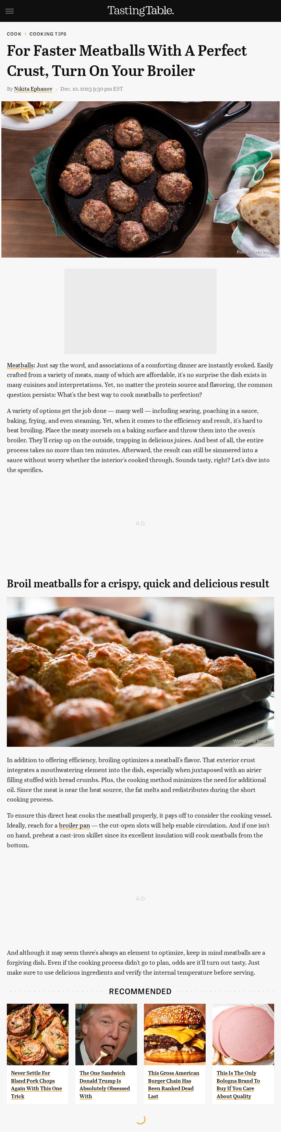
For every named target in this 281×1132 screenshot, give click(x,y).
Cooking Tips (47, 33)
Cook (14, 33)
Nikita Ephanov (33, 88)
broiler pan (74, 825)
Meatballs (20, 365)
